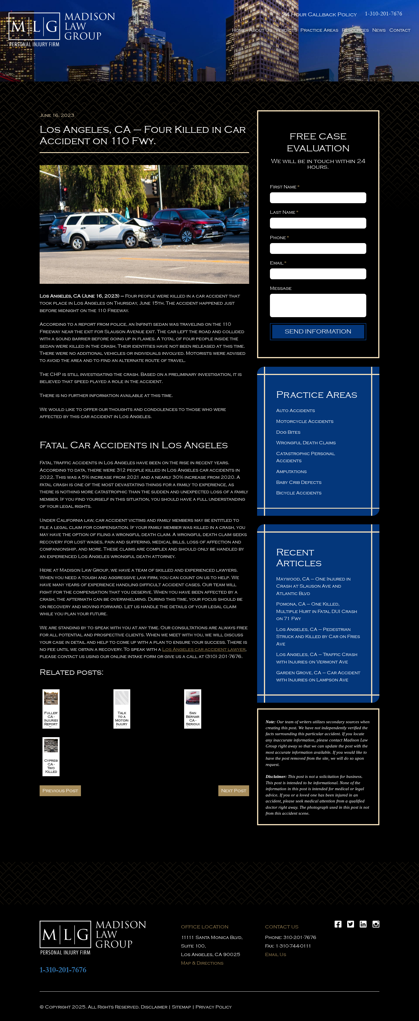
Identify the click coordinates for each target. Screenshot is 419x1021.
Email (278, 263)
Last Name (284, 212)
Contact (399, 30)
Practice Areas (319, 30)
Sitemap (181, 1007)
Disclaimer (154, 1007)
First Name (284, 186)
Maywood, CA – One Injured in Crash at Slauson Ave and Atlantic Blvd (313, 586)
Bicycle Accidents (299, 493)
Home (238, 30)
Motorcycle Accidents (304, 421)
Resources (355, 30)
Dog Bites (288, 432)
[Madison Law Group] (62, 29)
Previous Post (60, 790)
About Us (260, 30)
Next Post (233, 790)
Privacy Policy (214, 1007)
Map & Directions (202, 963)
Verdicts (286, 30)
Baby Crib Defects (299, 482)
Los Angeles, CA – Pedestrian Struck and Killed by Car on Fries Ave (318, 637)
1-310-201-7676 (383, 14)
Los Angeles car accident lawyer (203, 649)
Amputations (291, 471)
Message (281, 288)
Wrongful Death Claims (306, 442)
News (379, 30)
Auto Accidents (295, 410)
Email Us (275, 954)
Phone (279, 237)
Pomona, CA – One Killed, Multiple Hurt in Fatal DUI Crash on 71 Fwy (316, 611)
